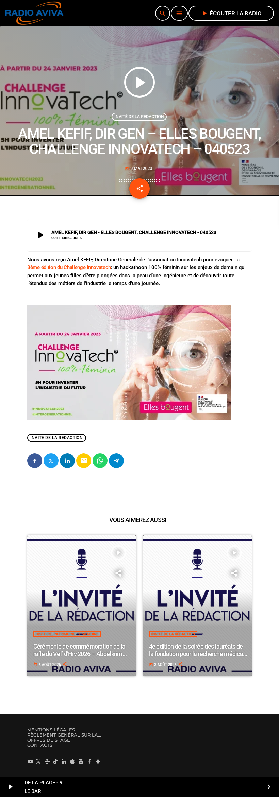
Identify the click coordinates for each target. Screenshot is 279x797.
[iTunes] (72, 761)
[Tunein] (47, 761)
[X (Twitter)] (38, 761)
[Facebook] (89, 761)
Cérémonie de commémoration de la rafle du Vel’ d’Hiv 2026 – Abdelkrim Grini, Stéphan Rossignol (79, 654)
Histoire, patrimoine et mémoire (67, 634)
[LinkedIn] (64, 761)
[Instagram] (81, 761)
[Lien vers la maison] (34, 13)
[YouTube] (30, 761)
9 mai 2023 (138, 168)
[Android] (98, 761)
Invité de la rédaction (139, 116)
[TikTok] (55, 761)
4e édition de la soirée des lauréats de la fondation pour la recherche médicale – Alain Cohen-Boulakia (198, 654)
